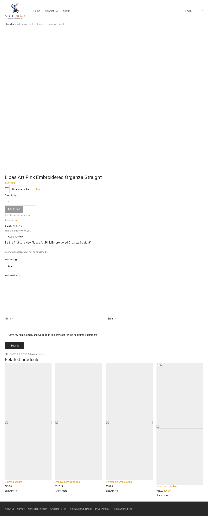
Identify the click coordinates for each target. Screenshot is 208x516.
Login (188, 11)
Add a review (15, 236)
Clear (37, 189)
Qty (16, 195)
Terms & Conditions (122, 509)
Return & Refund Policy (80, 509)
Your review (12, 275)
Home (36, 11)
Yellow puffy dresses (67, 481)
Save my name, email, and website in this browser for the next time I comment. (53, 334)
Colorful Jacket (13, 481)
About (66, 11)
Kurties (14, 24)
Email (112, 318)
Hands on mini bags (167, 486)
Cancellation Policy (37, 509)
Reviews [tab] (11, 220)
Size (7, 187)
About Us (9, 509)
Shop (7, 24)
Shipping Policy (58, 509)
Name (9, 318)
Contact (21, 509)
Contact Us (51, 11)
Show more (11, 490)
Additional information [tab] (17, 215)
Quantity (9, 195)
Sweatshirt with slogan (119, 481)
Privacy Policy (102, 509)
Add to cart (14, 209)
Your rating (12, 259)
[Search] (180, 9)
